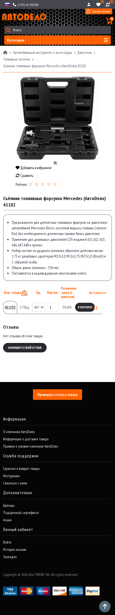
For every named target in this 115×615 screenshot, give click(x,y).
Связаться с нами (15, 483)
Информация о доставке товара (26, 438)
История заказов (14, 549)
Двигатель (84, 52)
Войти (7, 542)
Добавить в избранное (36, 167)
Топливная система (16, 59)
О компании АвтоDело (19, 431)
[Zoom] (57, 118)
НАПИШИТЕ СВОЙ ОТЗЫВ (25, 347)
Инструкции (11, 475)
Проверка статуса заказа (57, 394)
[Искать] (8, 30)
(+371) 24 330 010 (28, 5)
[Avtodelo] (23, 17)
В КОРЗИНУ (85, 307)
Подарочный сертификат (21, 512)
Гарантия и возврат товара (21, 468)
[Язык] (7, 4)
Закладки (10, 556)
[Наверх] (105, 606)
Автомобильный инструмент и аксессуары (42, 52)
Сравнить (26, 175)
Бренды (9, 505)
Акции (7, 519)
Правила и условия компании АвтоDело (30, 446)
